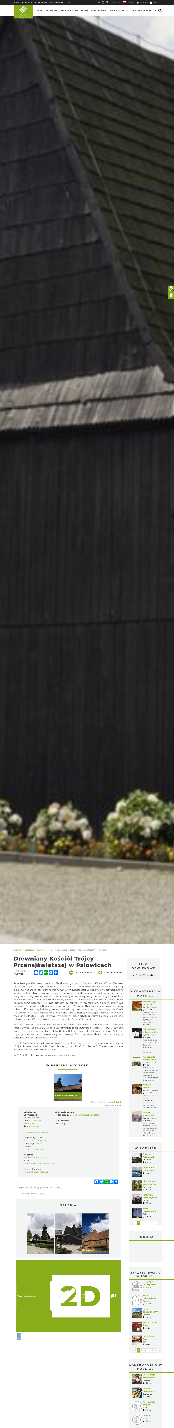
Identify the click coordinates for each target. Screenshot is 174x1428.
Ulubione (143, 2)
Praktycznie (98, 11)
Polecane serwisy (141, 11)
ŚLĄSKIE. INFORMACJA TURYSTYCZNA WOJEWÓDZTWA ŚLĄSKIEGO (42, 2)
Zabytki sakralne (77, 1115)
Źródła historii (92, 1115)
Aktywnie (51, 11)
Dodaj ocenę (53, 1187)
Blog (125, 11)
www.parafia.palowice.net (36, 1172)
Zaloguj (156, 2)
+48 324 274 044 (40, 1157)
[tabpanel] (68, 1087)
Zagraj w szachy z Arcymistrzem (150, 1087)
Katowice (146, 1252)
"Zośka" (147, 1415)
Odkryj (39, 11)
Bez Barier (82, 11)
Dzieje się (114, 11)
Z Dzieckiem (66, 11)
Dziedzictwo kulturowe (35, 1149)
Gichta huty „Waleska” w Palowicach (149, 1184)
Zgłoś (117, 1102)
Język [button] (130, 2)
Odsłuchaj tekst (83, 973)
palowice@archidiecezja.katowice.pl (40, 1163)
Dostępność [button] (115, 2)
